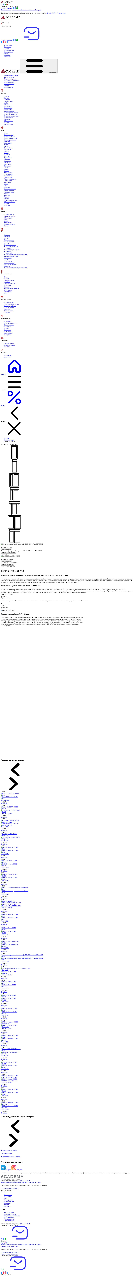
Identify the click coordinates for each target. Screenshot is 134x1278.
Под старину (8, 109)
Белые (6, 133)
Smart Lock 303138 (6, 1028)
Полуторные (8, 290)
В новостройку (9, 302)
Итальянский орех (10, 189)
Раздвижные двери (10, 1214)
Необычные (8, 106)
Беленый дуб (8, 148)
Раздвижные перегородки (12, 1216)
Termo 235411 (5, 1042)
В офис (6, 328)
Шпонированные (9, 224)
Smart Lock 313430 (6, 813)
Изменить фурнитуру (7, 564)
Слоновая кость (9, 192)
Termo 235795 (5, 988)
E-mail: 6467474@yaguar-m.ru (56, 13)
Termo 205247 (5, 921)
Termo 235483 (5, 854)
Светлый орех (8, 172)
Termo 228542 (5, 867)
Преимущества (9, 1201)
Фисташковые (8, 174)
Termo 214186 (5, 1015)
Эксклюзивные (9, 111)
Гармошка (7, 285)
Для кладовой (8, 333)
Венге (6, 146)
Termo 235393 (5, 1109)
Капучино (7, 149)
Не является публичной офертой (31, 10)
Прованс (7, 122)
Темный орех (8, 177)
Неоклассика (8, 108)
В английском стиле (10, 114)
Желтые (6, 151)
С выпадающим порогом (12, 250)
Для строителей (9, 307)
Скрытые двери (9, 1212)
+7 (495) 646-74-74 (6, 8)
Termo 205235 (5, 948)
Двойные (7, 282)
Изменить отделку (6, 549)
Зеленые (7, 156)
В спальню (7, 330)
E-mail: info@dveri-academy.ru (10, 1188)
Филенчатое (8, 261)
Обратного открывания (11, 288)
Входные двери (9, 440)
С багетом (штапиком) (11, 246)
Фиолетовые (8, 176)
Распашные (7, 291)
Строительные (8, 311)
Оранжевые (8, 158)
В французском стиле (11, 112)
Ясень (6, 184)
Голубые (7, 154)
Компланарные (9, 240)
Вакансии (7, 1203)
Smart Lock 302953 (6, 975)
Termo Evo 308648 (6, 1082)
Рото (5, 293)
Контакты (7, 1206)
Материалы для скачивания (9, 1246)
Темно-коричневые (10, 179)
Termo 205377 (5, 1095)
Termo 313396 (5, 827)
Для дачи (7, 312)
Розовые (7, 162)
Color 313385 (5, 800)
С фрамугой (8, 253)
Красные (7, 159)
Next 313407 (4, 1055)
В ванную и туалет (10, 323)
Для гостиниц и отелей (11, 304)
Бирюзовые (7, 164)
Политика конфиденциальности (11, 10)
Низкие (6, 243)
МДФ (6, 219)
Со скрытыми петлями (11, 256)
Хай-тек (6, 96)
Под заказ (7, 357)
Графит (6, 203)
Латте (6, 167)
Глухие (6, 238)
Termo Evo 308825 (6, 907)
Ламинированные (9, 216)
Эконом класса (9, 343)
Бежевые (7, 141)
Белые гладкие (8, 135)
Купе (5, 277)
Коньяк (6, 171)
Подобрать (4, 803)
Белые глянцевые (9, 136)
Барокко (6, 98)
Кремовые (7, 161)
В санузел (7, 321)
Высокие (7, 236)
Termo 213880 (5, 961)
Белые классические (10, 138)
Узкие (6, 259)
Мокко (6, 169)
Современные (8, 124)
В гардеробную (9, 325)
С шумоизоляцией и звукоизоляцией (15, 254)
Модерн (6, 104)
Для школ (7, 309)
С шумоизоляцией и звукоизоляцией (15, 267)
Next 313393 (4, 840)
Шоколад (7, 187)
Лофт (6, 103)
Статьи (6, 1204)
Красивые (7, 119)
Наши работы (8, 1200)
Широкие (7, 266)
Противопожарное (10, 245)
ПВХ (6, 221)
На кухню (7, 335)
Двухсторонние (9, 280)
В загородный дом (10, 306)
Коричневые (8, 143)
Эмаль (6, 226)
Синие (6, 153)
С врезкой (7, 248)
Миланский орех (9, 202)
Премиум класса (9, 345)
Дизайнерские (8, 101)
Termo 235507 (5, 1001)
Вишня (6, 198)
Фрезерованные (9, 263)
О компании (8, 1195)
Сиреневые (7, 182)
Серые (6, 144)
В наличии (7, 355)
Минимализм (8, 121)
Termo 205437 (5, 880)
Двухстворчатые (9, 283)
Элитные (7, 346)
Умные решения (9, 1219)
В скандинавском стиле (11, 116)
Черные (6, 193)
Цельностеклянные (10, 264)
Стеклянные (8, 222)
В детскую (7, 326)
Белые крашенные (10, 140)
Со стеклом (7, 258)
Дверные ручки (9, 1220)
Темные (6, 197)
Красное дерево (9, 190)
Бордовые (7, 166)
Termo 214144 (5, 1069)
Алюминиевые (9, 214)
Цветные (7, 205)
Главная (6, 438)
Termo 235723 (5, 934)
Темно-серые (8, 180)
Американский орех (10, 200)
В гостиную (8, 331)
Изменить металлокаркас (8, 552)
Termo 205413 (5, 894)
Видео (6, 1198)
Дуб (5, 185)
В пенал (6, 278)
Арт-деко (7, 99)
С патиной (7, 251)
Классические (8, 117)
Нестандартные (9, 241)
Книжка (6, 287)
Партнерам (7, 1196)
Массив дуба (8, 218)
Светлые (7, 195)
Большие (7, 235)
